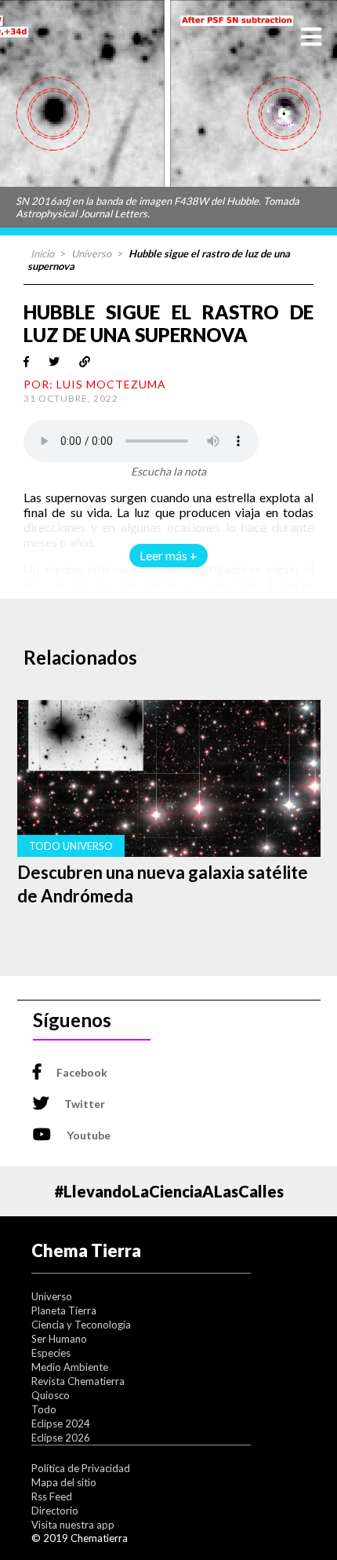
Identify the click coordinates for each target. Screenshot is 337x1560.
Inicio (42, 253)
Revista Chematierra (78, 1381)
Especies (51, 1353)
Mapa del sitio (63, 1482)
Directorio (54, 1510)
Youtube (89, 1135)
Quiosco (50, 1395)
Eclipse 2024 (60, 1423)
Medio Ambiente (69, 1367)
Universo (91, 253)
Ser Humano (59, 1338)
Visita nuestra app (72, 1524)
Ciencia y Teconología (81, 1324)
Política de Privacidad (80, 1468)
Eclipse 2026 (60, 1437)
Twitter (84, 1103)
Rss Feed (51, 1496)
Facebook (81, 1072)
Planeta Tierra (63, 1310)
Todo (43, 1409)
